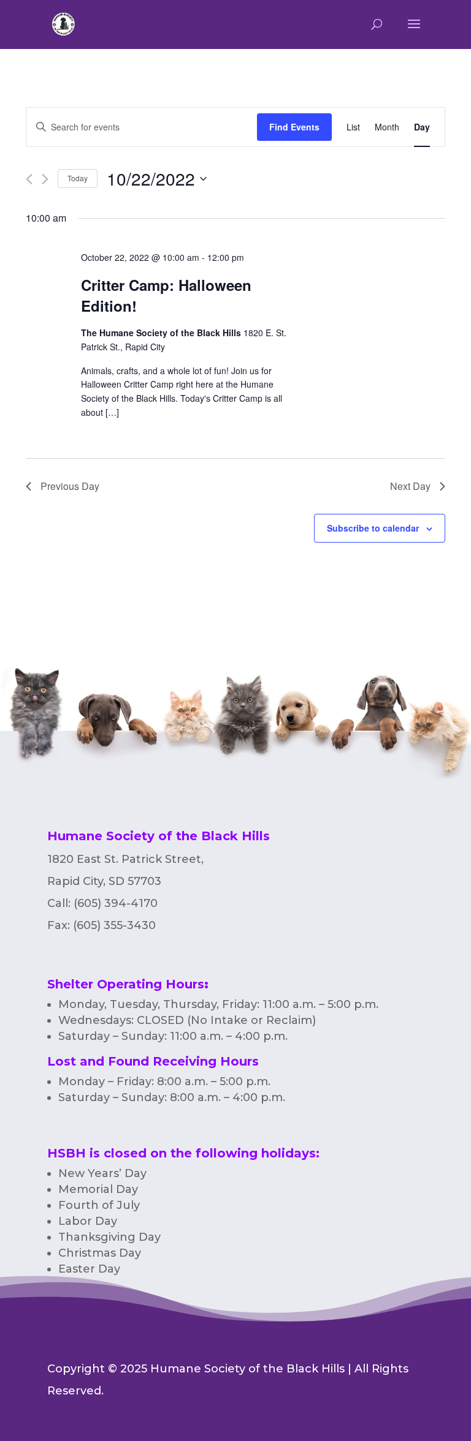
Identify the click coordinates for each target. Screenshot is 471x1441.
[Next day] (45, 179)
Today (77, 178)
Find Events (294, 127)
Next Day (410, 486)
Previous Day (69, 486)
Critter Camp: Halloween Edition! (166, 295)
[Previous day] (29, 179)
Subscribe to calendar (373, 528)
